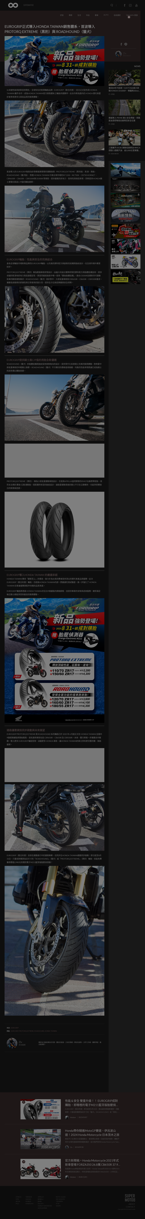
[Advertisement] (73, 32)
